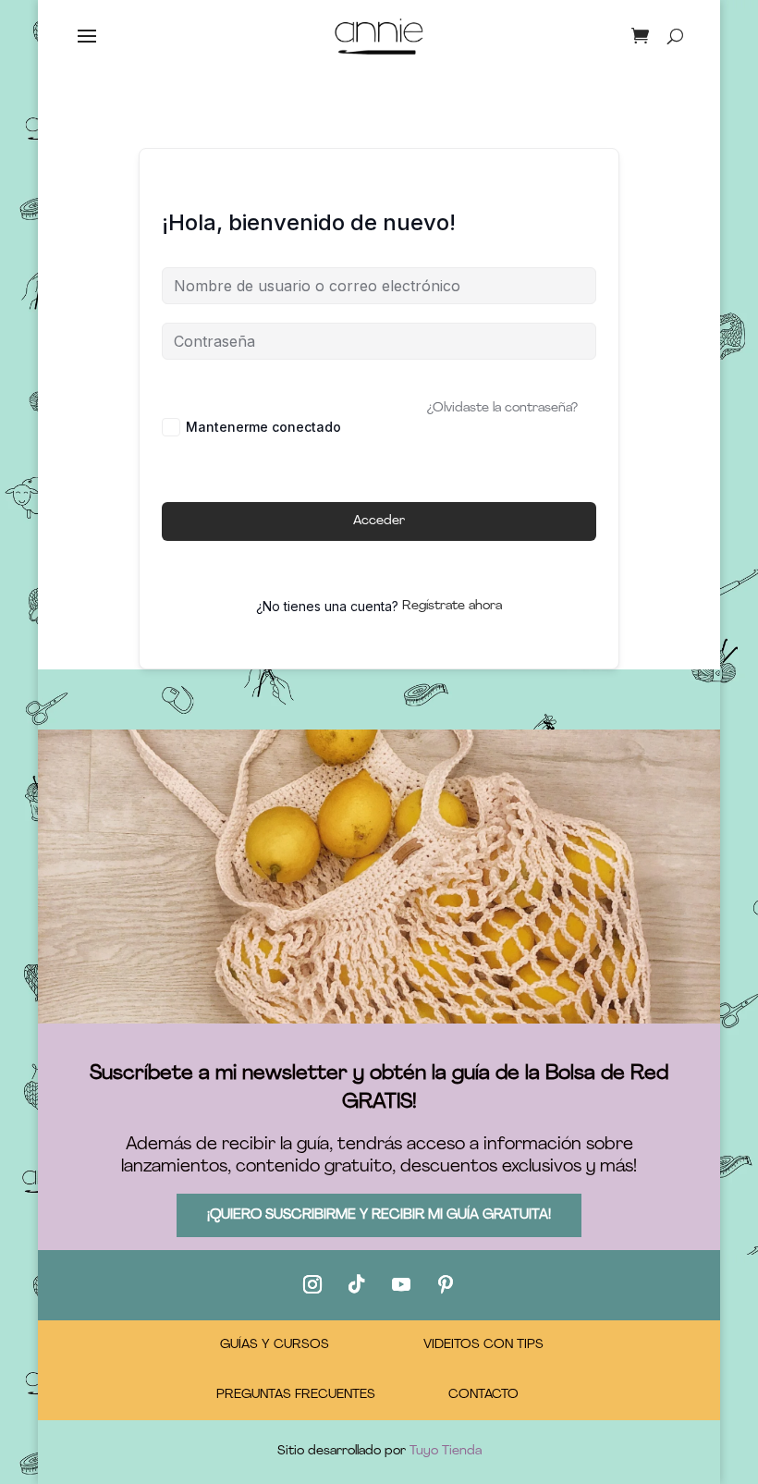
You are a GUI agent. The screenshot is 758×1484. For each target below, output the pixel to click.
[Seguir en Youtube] (401, 1284)
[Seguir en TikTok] (356, 1284)
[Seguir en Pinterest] (445, 1284)
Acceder (379, 521)
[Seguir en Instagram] (312, 1284)
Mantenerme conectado (263, 427)
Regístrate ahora (452, 606)
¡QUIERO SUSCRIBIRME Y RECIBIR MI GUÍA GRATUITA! (379, 1215)
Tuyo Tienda (446, 1451)
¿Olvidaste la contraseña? (502, 408)
